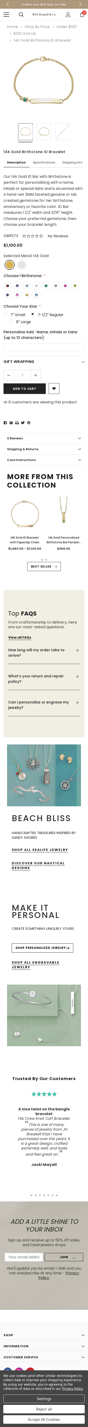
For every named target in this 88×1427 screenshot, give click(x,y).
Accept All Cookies (44, 1419)
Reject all (44, 1409)
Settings (44, 1398)
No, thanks (46, 742)
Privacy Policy (72, 1388)
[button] (80, 677)
